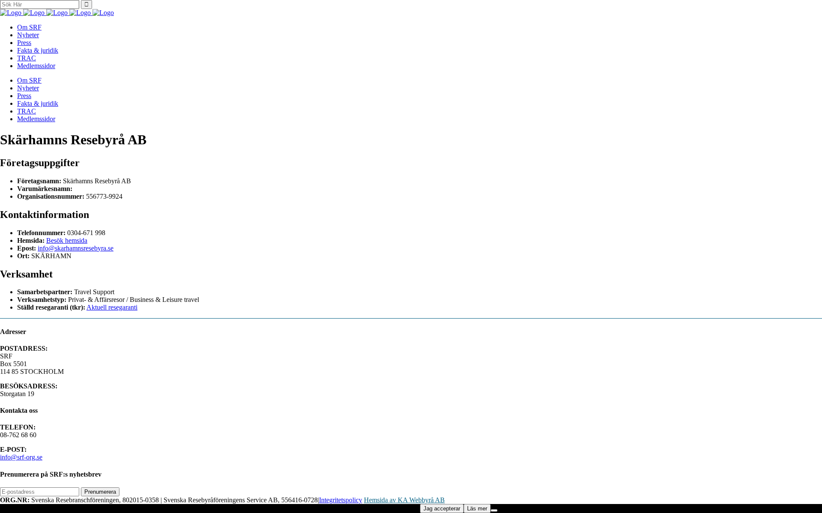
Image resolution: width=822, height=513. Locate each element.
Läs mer (477, 508)
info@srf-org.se (21, 457)
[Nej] (494, 510)
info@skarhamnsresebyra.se (75, 248)
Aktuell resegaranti (111, 307)
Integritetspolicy (340, 500)
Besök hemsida (66, 240)
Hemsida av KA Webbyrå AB (404, 500)
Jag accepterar (441, 508)
